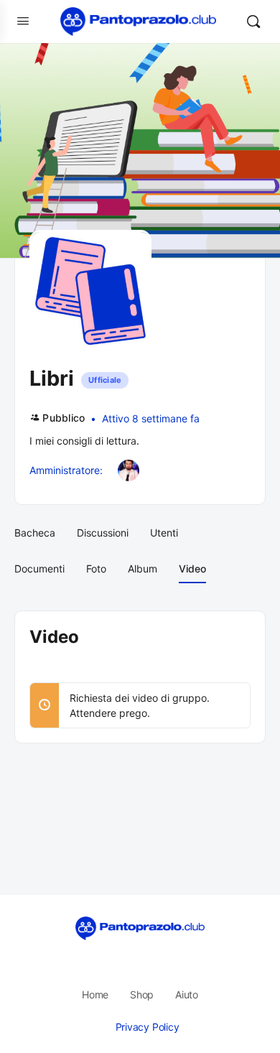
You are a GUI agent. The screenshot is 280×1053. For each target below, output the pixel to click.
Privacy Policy (147, 1027)
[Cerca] (253, 21)
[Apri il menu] (23, 20)
